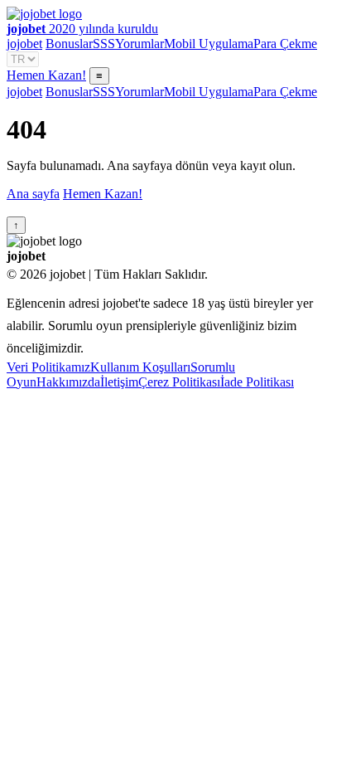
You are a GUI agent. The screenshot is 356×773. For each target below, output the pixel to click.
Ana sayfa (33, 194)
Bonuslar (69, 43)
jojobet (24, 43)
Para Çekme (285, 43)
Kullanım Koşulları (140, 367)
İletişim (119, 382)
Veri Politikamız (48, 367)
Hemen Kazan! (46, 75)
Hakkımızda (68, 382)
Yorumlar (139, 43)
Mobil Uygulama (208, 43)
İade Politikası (257, 382)
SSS (104, 43)
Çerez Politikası (179, 382)
